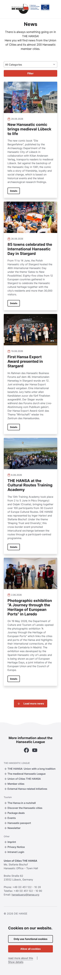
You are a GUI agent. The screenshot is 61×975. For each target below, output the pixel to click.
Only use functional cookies (30, 939)
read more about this (20, 958)
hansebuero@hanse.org (25, 894)
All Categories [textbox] (13, 64)
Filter (30, 73)
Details (13, 191)
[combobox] (30, 64)
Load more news (33, 703)
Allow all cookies (30, 948)
